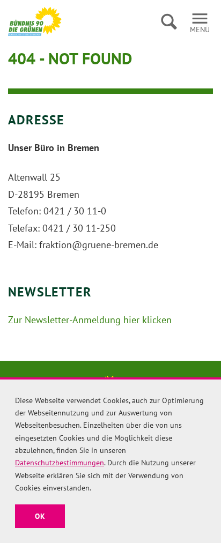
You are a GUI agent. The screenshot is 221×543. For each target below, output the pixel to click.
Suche (168, 21)
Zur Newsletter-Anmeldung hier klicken (90, 320)
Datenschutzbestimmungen (59, 462)
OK (40, 516)
